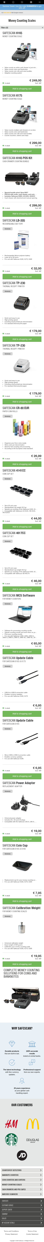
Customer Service (7, 1205)
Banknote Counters (10, 1175)
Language (29, 3)
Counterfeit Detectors (11, 1170)
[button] (39, 2)
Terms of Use (32, 1231)
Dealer (4, 1218)
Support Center (7, 1209)
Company (5, 1214)
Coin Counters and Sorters (13, 1180)
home (4, 2)
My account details (8, 1222)
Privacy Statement (11, 1234)
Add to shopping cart (22, 89)
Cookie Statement (32, 1234)
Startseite (5, 1201)
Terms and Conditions (11, 1231)
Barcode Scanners (10, 1194)
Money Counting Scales (12, 1184)
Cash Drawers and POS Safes (14, 1189)
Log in (13, 2)
